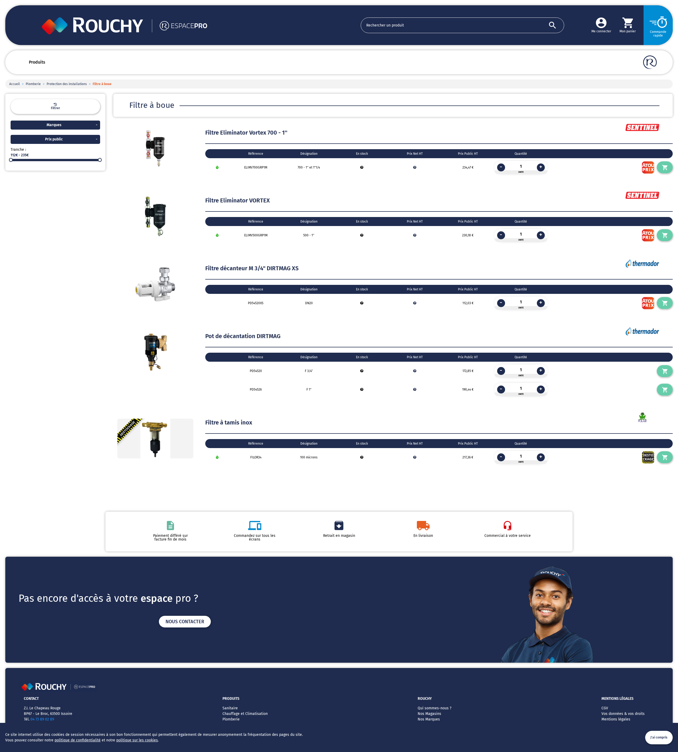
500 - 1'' (308, 235)
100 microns (309, 457)
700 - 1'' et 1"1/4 (309, 167)
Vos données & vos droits (623, 713)
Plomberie (33, 84)
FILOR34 (255, 457)
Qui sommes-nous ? (434, 708)
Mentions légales (615, 719)
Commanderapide (658, 33)
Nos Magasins (429, 713)
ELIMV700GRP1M (255, 167)
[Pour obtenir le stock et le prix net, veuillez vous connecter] (361, 167)
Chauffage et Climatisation (245, 713)
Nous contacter (185, 622)
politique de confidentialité (78, 740)
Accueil (14, 84)
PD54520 (256, 371)
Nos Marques (429, 719)
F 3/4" (309, 371)
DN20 (309, 303)
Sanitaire (230, 708)
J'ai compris (658, 737)
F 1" (308, 389)
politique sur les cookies (137, 740)
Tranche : (18, 149)
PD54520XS (256, 303)
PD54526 (256, 389)
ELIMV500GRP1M (255, 235)
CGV (604, 708)
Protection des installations (67, 84)
